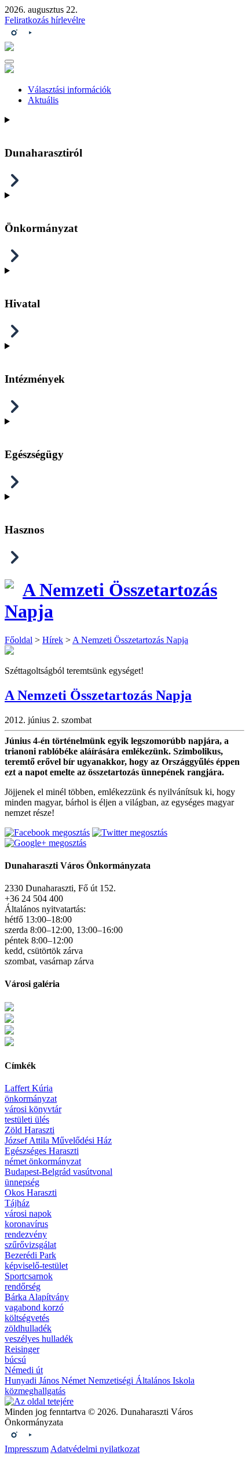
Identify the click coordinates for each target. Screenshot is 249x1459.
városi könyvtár (33, 1109)
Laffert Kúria (29, 1088)
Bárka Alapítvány (37, 1297)
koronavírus (26, 1224)
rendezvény (26, 1234)
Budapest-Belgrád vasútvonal (58, 1172)
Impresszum (27, 1449)
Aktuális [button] (43, 100)
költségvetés (27, 1318)
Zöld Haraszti (29, 1130)
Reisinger (22, 1349)
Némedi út (24, 1370)
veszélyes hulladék (39, 1339)
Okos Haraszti (31, 1192)
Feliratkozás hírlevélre (45, 20)
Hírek (52, 640)
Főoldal (18, 640)
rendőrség (23, 1286)
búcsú (15, 1359)
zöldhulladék (28, 1328)
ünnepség (22, 1182)
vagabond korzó (34, 1307)
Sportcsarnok (29, 1276)
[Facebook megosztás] (47, 832)
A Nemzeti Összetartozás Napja (130, 640)
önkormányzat (31, 1099)
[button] (9, 61)
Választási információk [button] (69, 90)
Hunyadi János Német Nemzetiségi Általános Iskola (100, 1380)
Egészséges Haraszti (42, 1151)
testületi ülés (27, 1119)
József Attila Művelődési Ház (58, 1140)
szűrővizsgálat (30, 1245)
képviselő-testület (36, 1266)
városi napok (28, 1213)
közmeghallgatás (35, 1391)
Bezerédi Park (30, 1255)
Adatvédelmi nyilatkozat (95, 1449)
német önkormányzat (43, 1161)
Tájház (17, 1203)
